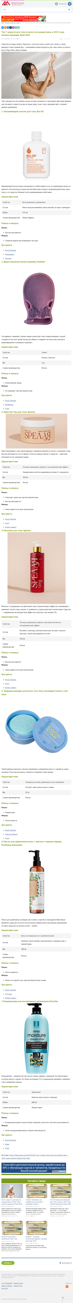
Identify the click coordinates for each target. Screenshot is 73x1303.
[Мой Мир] (8, 27)
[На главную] (12, 3)
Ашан (7, 1144)
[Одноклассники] (5, 27)
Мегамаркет (9, 254)
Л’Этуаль (8, 994)
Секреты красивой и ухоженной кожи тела (9, 1238)
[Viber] (13, 27)
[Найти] (69, 9)
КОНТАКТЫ (4, 1288)
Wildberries (9, 404)
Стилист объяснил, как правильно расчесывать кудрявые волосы (34, 1202)
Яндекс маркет (10, 527)
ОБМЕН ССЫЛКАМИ (6, 1286)
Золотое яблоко (11, 834)
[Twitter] (10, 27)
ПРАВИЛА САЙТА (18, 1283)
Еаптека (8, 258)
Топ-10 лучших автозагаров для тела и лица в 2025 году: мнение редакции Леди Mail (60, 1202)
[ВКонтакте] (2, 27)
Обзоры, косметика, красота (7, 1206)
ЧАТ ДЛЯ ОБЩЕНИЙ (6, 1283)
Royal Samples (10, 250)
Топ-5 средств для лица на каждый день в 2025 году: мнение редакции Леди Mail (11, 1202)
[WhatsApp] (16, 27)
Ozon (7, 408)
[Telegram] (18, 27)
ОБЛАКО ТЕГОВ (18, 1286)
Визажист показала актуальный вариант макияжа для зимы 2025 (36, 1239)
